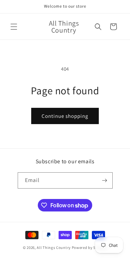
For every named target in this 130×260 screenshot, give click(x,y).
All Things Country (54, 247)
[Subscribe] (104, 180)
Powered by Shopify (89, 247)
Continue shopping (65, 116)
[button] (13, 26)
